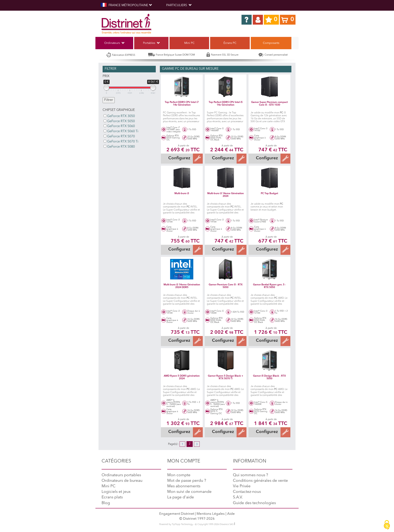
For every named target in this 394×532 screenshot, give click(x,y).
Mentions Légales (211, 514)
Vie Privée (242, 486)
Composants (271, 43)
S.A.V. (238, 497)
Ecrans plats (112, 497)
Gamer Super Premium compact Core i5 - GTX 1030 (269, 103)
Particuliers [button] (177, 5)
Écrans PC (229, 43)
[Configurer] (197, 159)
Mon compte (178, 475)
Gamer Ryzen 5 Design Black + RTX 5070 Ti (225, 377)
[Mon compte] (258, 20)
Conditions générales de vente (260, 481)
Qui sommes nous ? (250, 475)
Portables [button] (149, 43)
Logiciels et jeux (116, 492)
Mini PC (189, 43)
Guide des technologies (254, 503)
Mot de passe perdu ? (186, 481)
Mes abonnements (183, 486)
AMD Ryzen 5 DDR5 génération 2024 (182, 377)
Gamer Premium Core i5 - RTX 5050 (226, 286)
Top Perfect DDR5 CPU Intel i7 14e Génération (182, 103)
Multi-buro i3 (181, 193)
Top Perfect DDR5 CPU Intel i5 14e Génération (226, 103)
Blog (106, 503)
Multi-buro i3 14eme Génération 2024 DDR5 (182, 286)
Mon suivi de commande (189, 492)
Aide (231, 514)
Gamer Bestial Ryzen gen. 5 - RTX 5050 (269, 286)
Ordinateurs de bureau (122, 481)
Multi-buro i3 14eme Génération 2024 (225, 194)
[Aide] (246, 20)
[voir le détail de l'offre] (182, 86)
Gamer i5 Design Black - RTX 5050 (269, 377)
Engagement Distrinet (176, 514)
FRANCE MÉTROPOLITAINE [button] (128, 5)
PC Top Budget (269, 193)
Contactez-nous (247, 492)
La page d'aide (180, 497)
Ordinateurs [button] (112, 43)
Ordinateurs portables (121, 475)
